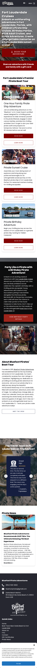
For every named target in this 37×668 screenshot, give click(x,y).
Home (4, 624)
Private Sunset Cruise (16, 167)
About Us (5, 630)
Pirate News (6, 639)
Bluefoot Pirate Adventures (24, 369)
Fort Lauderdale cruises (24, 279)
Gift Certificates (8, 637)
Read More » (8, 563)
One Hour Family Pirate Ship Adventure (17, 105)
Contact (5, 635)
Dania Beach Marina (13, 593)
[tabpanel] (18, 338)
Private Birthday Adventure (13, 223)
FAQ (3, 633)
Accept (18, 663)
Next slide (31, 476)
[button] (34, 645)
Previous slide (6, 476)
